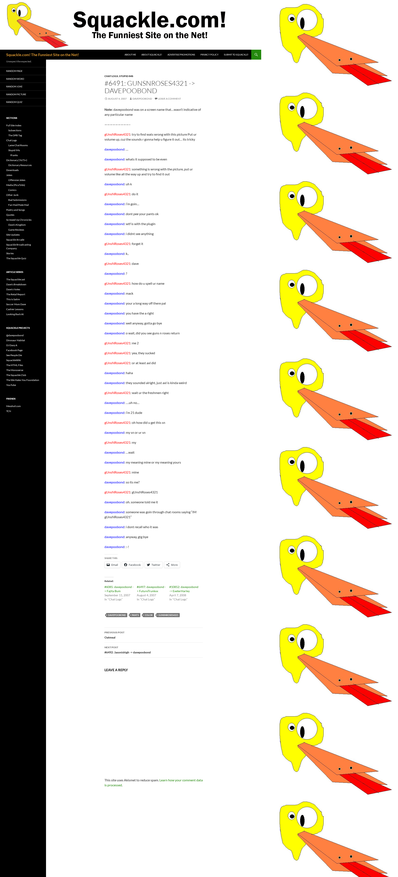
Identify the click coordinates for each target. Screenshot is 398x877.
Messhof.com (13, 406)
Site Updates (13, 234)
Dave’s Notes (13, 289)
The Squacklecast (15, 279)
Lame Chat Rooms (18, 145)
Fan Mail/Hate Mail (18, 204)
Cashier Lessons (14, 309)
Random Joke (14, 86)
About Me (130, 54)
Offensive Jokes (16, 180)
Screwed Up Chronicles (19, 219)
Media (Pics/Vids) (15, 185)
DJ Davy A (11, 345)
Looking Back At (15, 314)
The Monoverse (14, 370)
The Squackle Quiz (16, 258)
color (149, 615)
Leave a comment (169, 98)
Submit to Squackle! (236, 54)
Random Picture (16, 94)
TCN (8, 411)
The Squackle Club (16, 375)
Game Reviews (16, 229)
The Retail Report (15, 294)
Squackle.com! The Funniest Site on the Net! (42, 54)
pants (135, 615)
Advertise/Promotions (181, 54)
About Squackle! (151, 54)
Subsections (14, 130)
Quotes (10, 214)
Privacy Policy (209, 54)
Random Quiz (14, 102)
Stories (10, 253)
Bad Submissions (17, 199)
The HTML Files (14, 365)
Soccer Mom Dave (16, 304)
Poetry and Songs (15, 209)
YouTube (11, 385)
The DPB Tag (15, 135)
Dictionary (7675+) (16, 160)
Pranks (14, 155)
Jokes (9, 175)
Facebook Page (14, 350)
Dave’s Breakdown (16, 284)
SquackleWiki (13, 360)
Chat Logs (111, 76)
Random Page (14, 71)
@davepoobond (15, 335)
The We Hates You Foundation (22, 380)
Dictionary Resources (20, 165)
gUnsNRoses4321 (168, 615)
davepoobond (142, 98)
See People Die (14, 355)
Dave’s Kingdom (17, 224)
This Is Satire (13, 299)
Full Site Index (13, 125)
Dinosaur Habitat (15, 340)
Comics (12, 190)
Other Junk (12, 194)
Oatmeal (114, 635)
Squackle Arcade (15, 239)
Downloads (12, 170)
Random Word (15, 78)
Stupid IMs (126, 76)
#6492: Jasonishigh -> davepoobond (127, 650)
